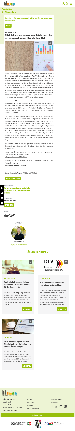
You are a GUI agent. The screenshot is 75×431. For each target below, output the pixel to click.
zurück (8, 26)
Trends (19, 190)
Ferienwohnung (10, 188)
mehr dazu (27, 309)
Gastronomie (21, 188)
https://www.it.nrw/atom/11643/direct (16, 165)
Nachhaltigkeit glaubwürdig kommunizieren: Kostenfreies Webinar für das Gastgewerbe (17, 284)
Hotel (28, 188)
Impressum (30, 402)
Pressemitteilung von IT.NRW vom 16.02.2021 (23, 173)
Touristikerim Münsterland (9, 10)
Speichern (9, 205)
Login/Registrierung (33, 408)
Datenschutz (31, 405)
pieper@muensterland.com (19, 245)
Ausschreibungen (56, 399)
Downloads (54, 402)
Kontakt (29, 399)
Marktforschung (10, 190)
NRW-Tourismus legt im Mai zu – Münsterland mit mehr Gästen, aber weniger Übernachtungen (17, 344)
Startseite (8, 18)
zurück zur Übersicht (13, 178)
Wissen (7, 193)
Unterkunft (26, 190)
